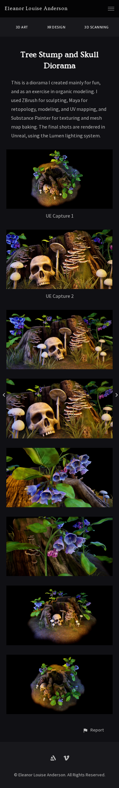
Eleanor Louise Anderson (36, 8)
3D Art (22, 27)
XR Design (56, 27)
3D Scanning (96, 27)
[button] (93, 730)
